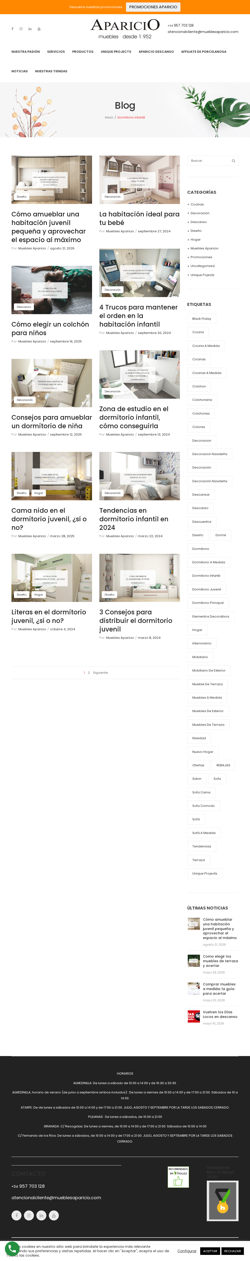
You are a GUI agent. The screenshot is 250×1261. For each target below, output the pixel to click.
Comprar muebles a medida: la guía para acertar (219, 989)
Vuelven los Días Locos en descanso (220, 1014)
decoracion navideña (209, 454)
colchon (199, 386)
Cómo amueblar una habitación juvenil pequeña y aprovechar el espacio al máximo (48, 227)
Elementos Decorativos (210, 616)
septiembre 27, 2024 (154, 231)
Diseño (21, 197)
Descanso (24, 307)
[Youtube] (39, 29)
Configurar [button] (187, 1251)
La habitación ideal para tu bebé (139, 218)
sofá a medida (204, 833)
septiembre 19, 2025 (66, 341)
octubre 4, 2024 (62, 629)
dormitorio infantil (206, 575)
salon (196, 778)
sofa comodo (203, 805)
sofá (196, 819)
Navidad (199, 738)
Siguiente (100, 672)
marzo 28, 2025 (62, 536)
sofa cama (201, 792)
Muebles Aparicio (32, 248)
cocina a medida (206, 345)
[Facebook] (12, 29)
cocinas (199, 359)
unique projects (204, 873)
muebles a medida (207, 697)
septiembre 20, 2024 (154, 333)
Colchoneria (202, 399)
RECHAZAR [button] (232, 1251)
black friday (201, 318)
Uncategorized (203, 266)
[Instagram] (21, 29)
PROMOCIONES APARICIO (153, 7)
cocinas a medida (206, 373)
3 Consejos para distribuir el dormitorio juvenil (135, 621)
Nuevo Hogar (202, 751)
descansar (201, 494)
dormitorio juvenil (206, 589)
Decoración (25, 400)
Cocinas (197, 204)
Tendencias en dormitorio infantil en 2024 (133, 519)
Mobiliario (200, 657)
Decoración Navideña (209, 481)
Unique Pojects (202, 275)
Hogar (38, 493)
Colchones (201, 413)
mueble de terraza (207, 684)
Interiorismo (201, 643)
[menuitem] (25, 51)
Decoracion (201, 440)
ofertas (198, 765)
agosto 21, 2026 (62, 248)
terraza (198, 860)
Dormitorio (200, 548)
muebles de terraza (208, 724)
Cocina (198, 332)
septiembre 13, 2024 (154, 434)
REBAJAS (223, 765)
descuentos (201, 521)
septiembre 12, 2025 (66, 434)
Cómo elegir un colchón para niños (50, 328)
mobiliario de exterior (209, 670)
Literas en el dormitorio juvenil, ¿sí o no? (48, 616)
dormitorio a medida (208, 562)
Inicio (109, 117)
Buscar (233, 161)
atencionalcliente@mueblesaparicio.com (203, 31)
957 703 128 (181, 25)
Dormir (221, 535)
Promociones (201, 257)
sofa (217, 778)
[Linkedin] (30, 29)
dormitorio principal (208, 602)
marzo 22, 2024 (150, 536)
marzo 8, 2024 (149, 637)
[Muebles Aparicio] (125, 28)
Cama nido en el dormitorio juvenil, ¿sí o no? (49, 519)
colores (198, 427)
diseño (197, 535)
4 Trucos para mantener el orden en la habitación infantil (138, 316)
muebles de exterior (208, 711)
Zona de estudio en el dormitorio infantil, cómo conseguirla (133, 417)
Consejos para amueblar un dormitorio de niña (51, 421)
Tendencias (201, 846)
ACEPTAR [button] (210, 1251)
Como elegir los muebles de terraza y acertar (220, 961)
